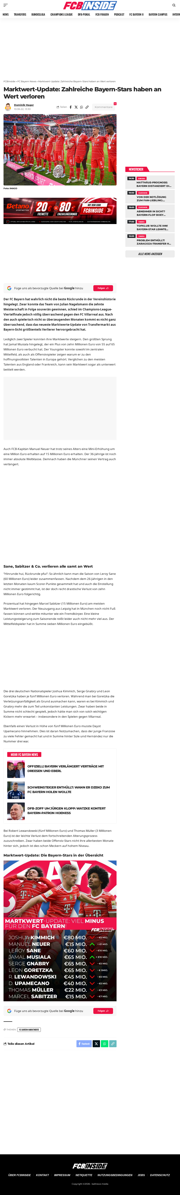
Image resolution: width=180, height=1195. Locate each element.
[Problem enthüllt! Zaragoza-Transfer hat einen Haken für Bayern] (150, 239)
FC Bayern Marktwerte (29, 1029)
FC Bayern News (26, 81)
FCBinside (9, 81)
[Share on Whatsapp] (81, 107)
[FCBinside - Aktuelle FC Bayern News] (90, 5)
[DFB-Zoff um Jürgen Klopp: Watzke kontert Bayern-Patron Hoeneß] (16, 811)
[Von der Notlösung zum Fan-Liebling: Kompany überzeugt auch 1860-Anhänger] (150, 196)
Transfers (141, 222)
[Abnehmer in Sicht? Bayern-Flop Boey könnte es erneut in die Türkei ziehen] (150, 210)
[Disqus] (60, 1100)
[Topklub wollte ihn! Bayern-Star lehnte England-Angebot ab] (150, 225)
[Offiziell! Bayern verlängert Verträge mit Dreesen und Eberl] (16, 769)
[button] (6, 5)
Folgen (101, 288)
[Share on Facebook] (70, 107)
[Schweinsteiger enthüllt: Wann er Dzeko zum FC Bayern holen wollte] (16, 790)
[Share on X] (76, 107)
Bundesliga (141, 178)
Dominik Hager (24, 105)
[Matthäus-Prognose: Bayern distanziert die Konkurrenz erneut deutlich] (150, 181)
